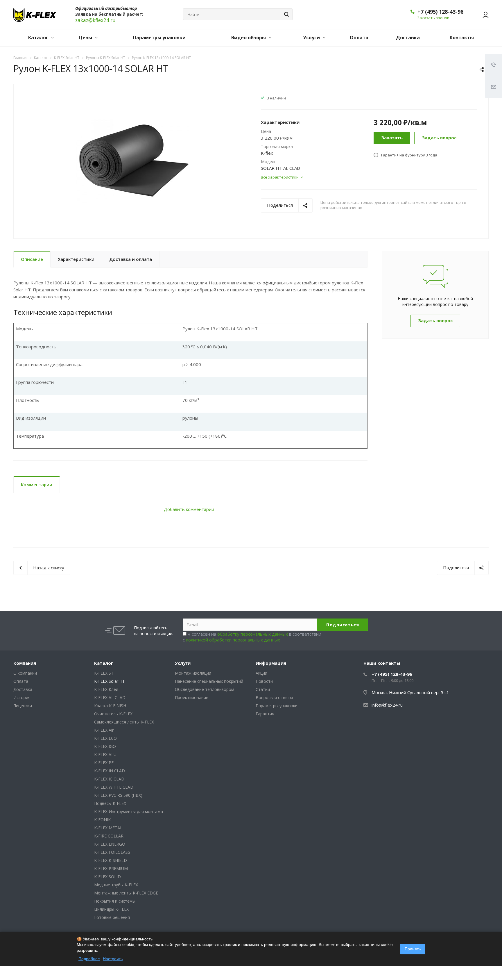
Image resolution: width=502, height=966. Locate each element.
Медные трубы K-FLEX (116, 884)
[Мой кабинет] (483, 14)
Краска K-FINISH (110, 705)
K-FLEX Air (104, 730)
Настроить (113, 958)
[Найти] (286, 14)
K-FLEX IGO (105, 746)
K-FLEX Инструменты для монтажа (128, 811)
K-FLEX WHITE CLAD (113, 787)
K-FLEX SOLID (107, 876)
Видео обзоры (249, 37)
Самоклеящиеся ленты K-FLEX (124, 722)
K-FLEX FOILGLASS (112, 852)
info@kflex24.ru (387, 705)
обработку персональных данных (252, 634)
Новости (264, 681)
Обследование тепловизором (204, 689)
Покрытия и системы (114, 901)
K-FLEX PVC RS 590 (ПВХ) (118, 795)
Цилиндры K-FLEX (111, 909)
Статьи (263, 689)
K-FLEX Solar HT (109, 681)
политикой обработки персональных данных (233, 640)
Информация (271, 663)
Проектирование (191, 697)
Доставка (408, 37)
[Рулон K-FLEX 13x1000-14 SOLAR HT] (133, 161)
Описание (32, 259)
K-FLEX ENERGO (109, 844)
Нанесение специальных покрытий (209, 681)
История (22, 697)
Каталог (38, 37)
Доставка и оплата (130, 259)
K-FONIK (102, 819)
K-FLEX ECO (105, 738)
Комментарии (36, 484)
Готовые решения (112, 917)
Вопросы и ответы (274, 697)
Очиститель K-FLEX (113, 714)
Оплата (359, 37)
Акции (261, 673)
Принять (413, 949)
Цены (86, 37)
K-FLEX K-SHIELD (110, 860)
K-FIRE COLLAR (108, 836)
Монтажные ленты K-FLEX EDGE (126, 893)
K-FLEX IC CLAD (109, 779)
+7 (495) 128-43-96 (440, 11)
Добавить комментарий (189, 509)
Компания (24, 663)
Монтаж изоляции (193, 673)
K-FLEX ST (104, 673)
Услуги (312, 37)
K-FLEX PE (104, 762)
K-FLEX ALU (105, 754)
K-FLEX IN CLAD (109, 770)
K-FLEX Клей (106, 689)
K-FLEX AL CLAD (110, 697)
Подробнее (89, 958)
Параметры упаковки (159, 37)
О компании (25, 673)
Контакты (462, 37)
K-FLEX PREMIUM (111, 868)
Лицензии (22, 705)
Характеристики (76, 259)
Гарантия (265, 714)
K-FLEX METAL (108, 827)
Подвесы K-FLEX (110, 803)
